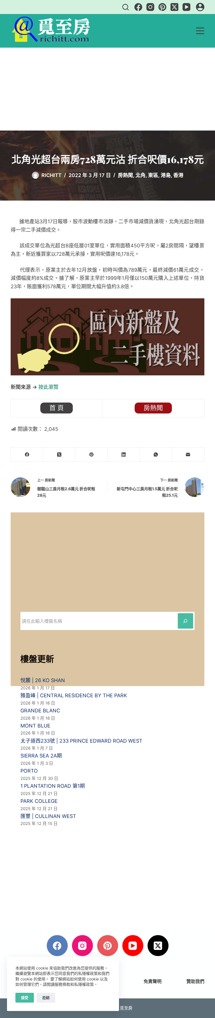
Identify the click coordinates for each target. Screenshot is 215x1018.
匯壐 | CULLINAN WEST (48, 816)
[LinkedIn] (124, 454)
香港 (178, 175)
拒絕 (46, 997)
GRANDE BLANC (40, 710)
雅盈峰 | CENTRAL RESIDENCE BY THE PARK (73, 695)
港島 (166, 175)
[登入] (200, 7)
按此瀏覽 (48, 387)
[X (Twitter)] (174, 7)
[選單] (200, 31)
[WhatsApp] (156, 454)
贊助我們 (195, 981)
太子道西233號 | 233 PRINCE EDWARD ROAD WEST (81, 741)
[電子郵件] (188, 454)
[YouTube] (186, 7)
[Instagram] (150, 7)
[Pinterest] (162, 7)
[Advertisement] (107, 89)
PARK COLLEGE (39, 801)
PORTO (29, 771)
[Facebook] (138, 7)
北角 (140, 175)
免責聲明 (153, 981)
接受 (24, 997)
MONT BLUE (35, 726)
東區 (153, 175)
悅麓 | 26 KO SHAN (42, 680)
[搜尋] (125, 7)
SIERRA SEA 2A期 (41, 756)
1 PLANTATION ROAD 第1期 (52, 786)
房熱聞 (125, 175)
